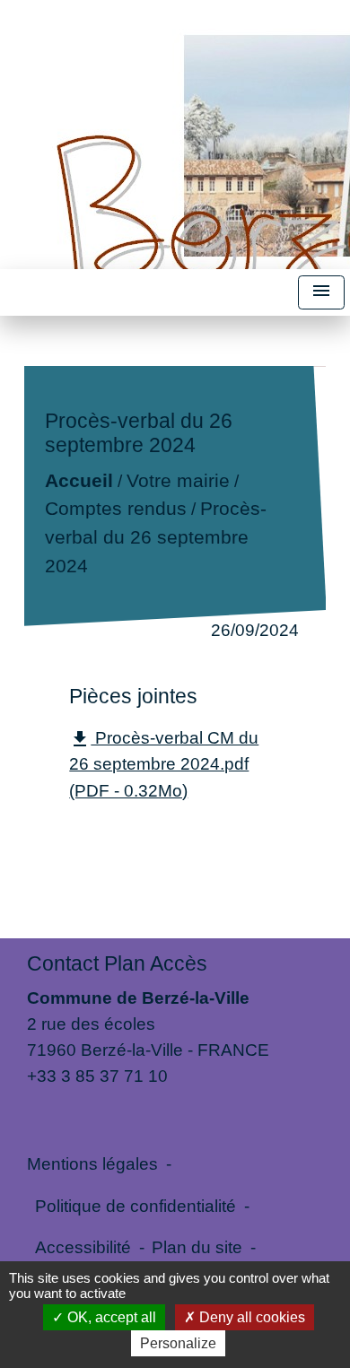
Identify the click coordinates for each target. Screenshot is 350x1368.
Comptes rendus (116, 509)
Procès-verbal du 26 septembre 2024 (156, 537)
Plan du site (197, 1247)
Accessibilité (83, 1247)
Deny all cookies (250, 1317)
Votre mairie (178, 480)
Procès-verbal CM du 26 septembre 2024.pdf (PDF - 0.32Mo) (163, 763)
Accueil (79, 480)
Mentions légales (92, 1163)
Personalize (178, 1343)
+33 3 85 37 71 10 (97, 1075)
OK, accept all (110, 1317)
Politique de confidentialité (135, 1206)
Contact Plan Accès (117, 963)
